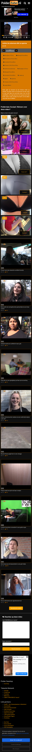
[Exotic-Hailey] (16, 235)
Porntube (6, 694)
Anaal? (25, 212)
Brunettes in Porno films (11, 58)
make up (21, 75)
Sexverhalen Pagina (9, 716)
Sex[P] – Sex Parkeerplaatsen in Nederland (15, 704)
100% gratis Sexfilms (9, 714)
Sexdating (6, 718)
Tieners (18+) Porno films (11, 65)
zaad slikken (7, 85)
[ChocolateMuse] (16, 194)
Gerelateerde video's (16, 608)
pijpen (6, 78)
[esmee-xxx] (16, 214)
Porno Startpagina (9, 725)
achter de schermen (9, 68)
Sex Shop (6, 683)
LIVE (4, 117)
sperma (13, 78)
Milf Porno (6, 695)
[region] (16, 740)
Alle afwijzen (16, 748)
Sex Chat (6, 722)
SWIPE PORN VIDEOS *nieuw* (11, 697)
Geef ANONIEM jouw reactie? (9, 620)
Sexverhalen (7, 706)
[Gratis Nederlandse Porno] (11, 3)
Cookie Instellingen (16, 744)
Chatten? (24, 151)
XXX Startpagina (8, 727)
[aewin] (16, 134)
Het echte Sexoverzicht (10, 707)
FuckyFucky (7, 692)
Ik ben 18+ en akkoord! (16, 740)
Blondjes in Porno (9, 55)
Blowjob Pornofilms (22, 55)
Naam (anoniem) (7, 641)
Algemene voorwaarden (22, 733)
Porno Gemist (7, 723)
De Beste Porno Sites (9, 711)
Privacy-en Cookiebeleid (8, 735)
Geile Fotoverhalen (9, 712)
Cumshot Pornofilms (10, 62)
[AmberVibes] (16, 154)
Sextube (6, 690)
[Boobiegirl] (16, 174)
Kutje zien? (24, 131)
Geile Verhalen (8, 709)
